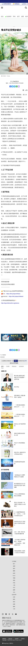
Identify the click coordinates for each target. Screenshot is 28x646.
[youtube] (16, 614)
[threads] (9, 614)
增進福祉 (14, 366)
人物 (14, 585)
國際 (14, 570)
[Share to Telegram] (14, 86)
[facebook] (6, 614)
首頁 (2, 16)
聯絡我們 (10, 638)
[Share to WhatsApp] (17, 86)
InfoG (14, 575)
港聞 (22, 16)
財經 (14, 573)
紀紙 (14, 597)
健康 (14, 589)
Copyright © (5, 640)
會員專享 (8, 16)
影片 (14, 563)
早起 (2, 368)
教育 (14, 601)
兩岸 (26, 16)
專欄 (14, 578)
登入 (16, 360)
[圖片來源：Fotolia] (14, 53)
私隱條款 (23, 638)
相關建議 (4, 638)
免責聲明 (17, 638)
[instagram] (3, 614)
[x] (12, 614)
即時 (14, 16)
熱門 (18, 16)
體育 (14, 599)
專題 (14, 580)
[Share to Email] (19, 86)
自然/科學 (14, 594)
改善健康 (21, 366)
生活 (14, 587)
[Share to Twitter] (12, 86)
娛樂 (14, 604)
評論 (14, 582)
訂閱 (25, 360)
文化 (14, 592)
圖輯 (14, 606)
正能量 (7, 366)
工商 (14, 608)
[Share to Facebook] (10, 86)
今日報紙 (14, 561)
